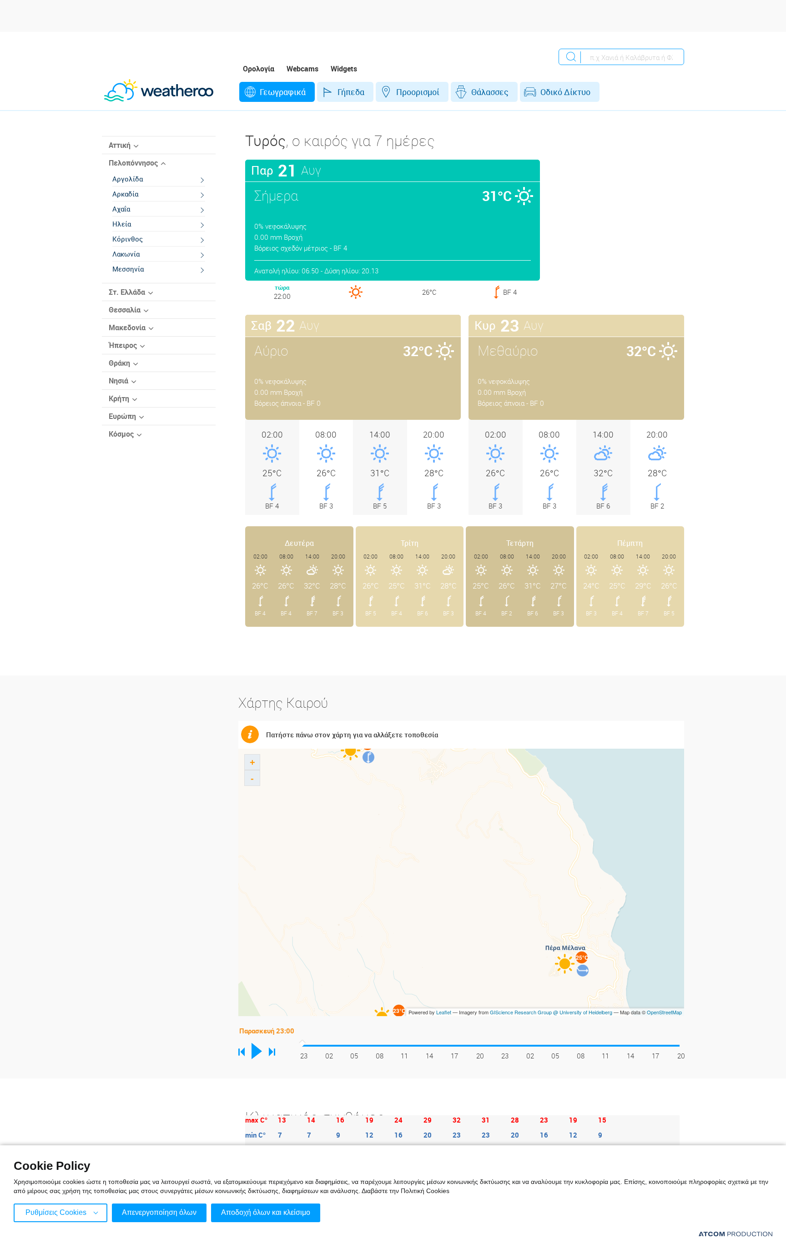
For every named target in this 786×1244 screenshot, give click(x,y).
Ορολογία (258, 69)
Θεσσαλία (125, 310)
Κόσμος (121, 434)
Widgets (344, 69)
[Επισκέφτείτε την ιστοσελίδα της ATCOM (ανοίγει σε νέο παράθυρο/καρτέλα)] (735, 1233)
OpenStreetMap (664, 1012)
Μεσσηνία (128, 268)
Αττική (120, 145)
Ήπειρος (123, 345)
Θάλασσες (490, 91)
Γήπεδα (351, 91)
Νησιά (118, 381)
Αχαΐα (121, 208)
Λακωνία (126, 253)
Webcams (302, 69)
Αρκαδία (125, 193)
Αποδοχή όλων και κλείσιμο (265, 1212)
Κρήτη (119, 398)
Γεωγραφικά (283, 91)
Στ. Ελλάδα (127, 292)
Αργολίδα (127, 178)
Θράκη (119, 363)
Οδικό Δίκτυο (565, 91)
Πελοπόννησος (133, 163)
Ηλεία (121, 223)
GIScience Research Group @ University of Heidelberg (551, 1012)
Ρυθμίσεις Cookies (55, 1212)
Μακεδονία (127, 327)
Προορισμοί (417, 91)
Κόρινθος (127, 238)
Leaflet (443, 1012)
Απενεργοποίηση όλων (159, 1212)
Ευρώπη (122, 416)
